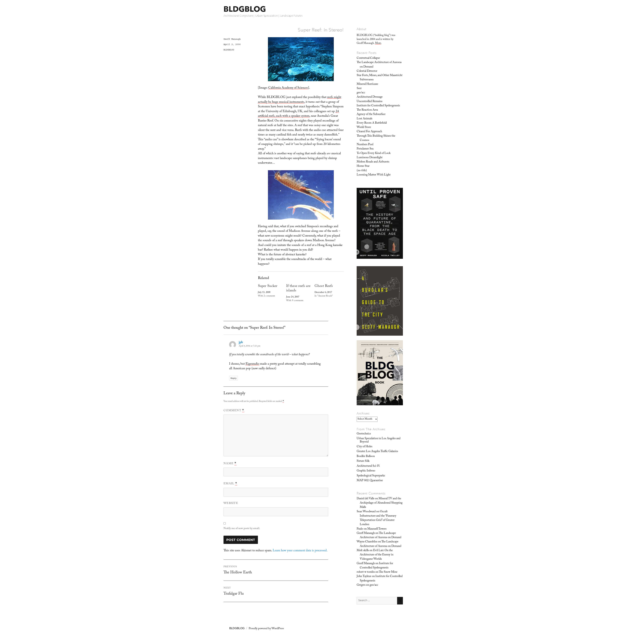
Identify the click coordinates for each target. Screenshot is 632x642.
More (378, 43)
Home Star (363, 166)
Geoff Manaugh (232, 39)
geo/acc (361, 92)
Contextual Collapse (368, 58)
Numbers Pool (365, 144)
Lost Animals (364, 118)
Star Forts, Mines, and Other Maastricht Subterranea (379, 77)
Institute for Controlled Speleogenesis (378, 105)
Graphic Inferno (366, 470)
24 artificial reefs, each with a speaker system (298, 114)
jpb (241, 342)
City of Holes (364, 446)
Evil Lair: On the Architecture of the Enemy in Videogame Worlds (376, 555)
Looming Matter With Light (374, 175)
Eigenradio (252, 364)
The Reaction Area (367, 110)
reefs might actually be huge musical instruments (299, 100)
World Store (364, 127)
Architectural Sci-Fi (368, 466)
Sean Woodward (366, 511)
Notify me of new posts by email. (242, 528)
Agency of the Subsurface (371, 114)
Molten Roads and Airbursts (373, 162)
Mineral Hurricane (367, 84)
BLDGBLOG (245, 9)
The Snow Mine (388, 572)
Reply (233, 378)
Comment (234, 410)
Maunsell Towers (376, 529)
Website (231, 503)
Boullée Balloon (366, 456)
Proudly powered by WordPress (266, 628)
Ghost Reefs (324, 286)
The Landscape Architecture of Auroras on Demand (379, 64)
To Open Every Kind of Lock (374, 153)
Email (230, 484)
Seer (359, 88)
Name (230, 463)
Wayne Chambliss (367, 541)
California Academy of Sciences (288, 88)
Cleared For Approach (369, 131)
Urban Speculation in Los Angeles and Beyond (378, 440)
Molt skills (363, 550)
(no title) (362, 170)
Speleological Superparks (371, 475)
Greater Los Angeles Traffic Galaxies (377, 451)
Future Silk (363, 461)
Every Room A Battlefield (372, 123)
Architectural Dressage (369, 97)
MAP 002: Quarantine (370, 480)
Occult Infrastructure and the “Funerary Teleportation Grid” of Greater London (378, 518)
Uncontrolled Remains (369, 101)
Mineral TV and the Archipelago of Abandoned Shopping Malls (381, 503)
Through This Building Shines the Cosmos (376, 138)
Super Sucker (267, 286)
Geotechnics (364, 433)
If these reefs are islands (298, 288)
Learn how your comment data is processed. (300, 550)
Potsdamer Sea (365, 149)
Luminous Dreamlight (369, 157)
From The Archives (371, 429)
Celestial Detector (367, 71)
